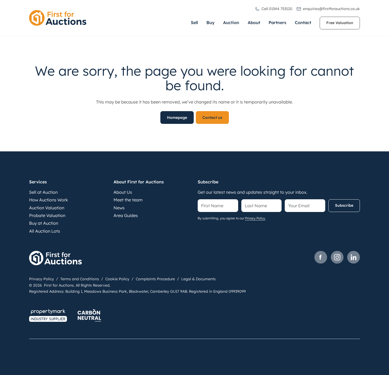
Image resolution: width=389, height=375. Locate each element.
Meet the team (128, 199)
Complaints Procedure (155, 279)
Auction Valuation (46, 207)
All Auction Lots (44, 231)
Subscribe (344, 205)
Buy (210, 22)
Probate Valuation (47, 215)
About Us (123, 192)
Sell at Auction (43, 192)
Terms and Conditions (79, 279)
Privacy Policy (255, 218)
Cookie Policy (117, 279)
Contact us (212, 117)
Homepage (177, 117)
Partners (277, 22)
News (119, 207)
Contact (303, 22)
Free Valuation (339, 22)
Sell (194, 22)
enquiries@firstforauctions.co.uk (331, 8)
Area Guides (126, 215)
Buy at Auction (43, 223)
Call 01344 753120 (276, 8)
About (254, 22)
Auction (231, 22)
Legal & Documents (198, 279)
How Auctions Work (48, 199)
